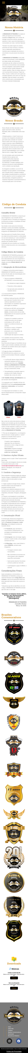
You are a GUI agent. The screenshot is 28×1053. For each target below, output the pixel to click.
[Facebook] (19, 1041)
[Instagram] (9, 1041)
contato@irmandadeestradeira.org (11, 465)
